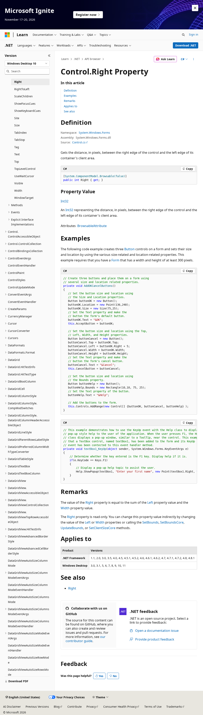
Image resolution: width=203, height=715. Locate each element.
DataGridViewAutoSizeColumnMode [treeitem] (28, 563)
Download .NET (185, 45)
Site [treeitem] (16, 118)
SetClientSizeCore (102, 528)
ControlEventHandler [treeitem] (22, 265)
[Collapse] (49, 55)
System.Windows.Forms (94, 132)
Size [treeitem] (17, 125)
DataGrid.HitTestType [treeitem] (22, 374)
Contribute (74, 706)
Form (115, 260)
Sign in (193, 34)
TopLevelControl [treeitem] (24, 169)
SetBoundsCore (172, 522)
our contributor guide (85, 639)
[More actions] (193, 59)
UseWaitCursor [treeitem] (24, 176)
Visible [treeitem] (18, 183)
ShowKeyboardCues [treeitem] (27, 111)
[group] (129, 455)
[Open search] (183, 34)
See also (69, 111)
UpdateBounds (72, 528)
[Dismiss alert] (195, 8)
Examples (70, 96)
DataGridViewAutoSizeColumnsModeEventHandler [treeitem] (28, 623)
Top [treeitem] (16, 161)
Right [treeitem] (18, 82)
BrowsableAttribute (92, 226)
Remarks (69, 101)
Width (65, 508)
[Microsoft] (7, 34)
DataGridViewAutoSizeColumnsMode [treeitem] (28, 599)
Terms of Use (153, 706)
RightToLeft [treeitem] (21, 89)
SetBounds (150, 522)
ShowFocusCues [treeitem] (24, 103)
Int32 (64, 201)
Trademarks (174, 706)
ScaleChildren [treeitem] (23, 96)
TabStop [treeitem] (19, 140)
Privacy (91, 706)
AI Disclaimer (12, 706)
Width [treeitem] (18, 190)
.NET (77, 59)
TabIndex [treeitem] (20, 132)
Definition (70, 90)
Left (150, 502)
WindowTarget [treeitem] (24, 198)
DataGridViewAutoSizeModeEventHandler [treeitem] (29, 648)
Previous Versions (37, 706)
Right (89, 502)
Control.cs (78, 142)
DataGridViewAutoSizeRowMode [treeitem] (28, 660)
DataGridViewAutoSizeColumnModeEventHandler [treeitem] (28, 587)
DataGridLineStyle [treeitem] (20, 432)
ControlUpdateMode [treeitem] (21, 287)
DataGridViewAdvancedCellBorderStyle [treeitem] (28, 551)
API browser (93, 59)
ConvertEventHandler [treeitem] (22, 302)
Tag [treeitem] (16, 147)
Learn (65, 59)
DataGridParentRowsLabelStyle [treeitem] (28, 440)
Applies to (70, 106)
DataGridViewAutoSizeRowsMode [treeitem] (28, 672)
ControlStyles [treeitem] (16, 280)
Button (129, 249)
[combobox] (27, 63)
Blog (57, 706)
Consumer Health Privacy (120, 706)
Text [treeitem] (17, 154)
